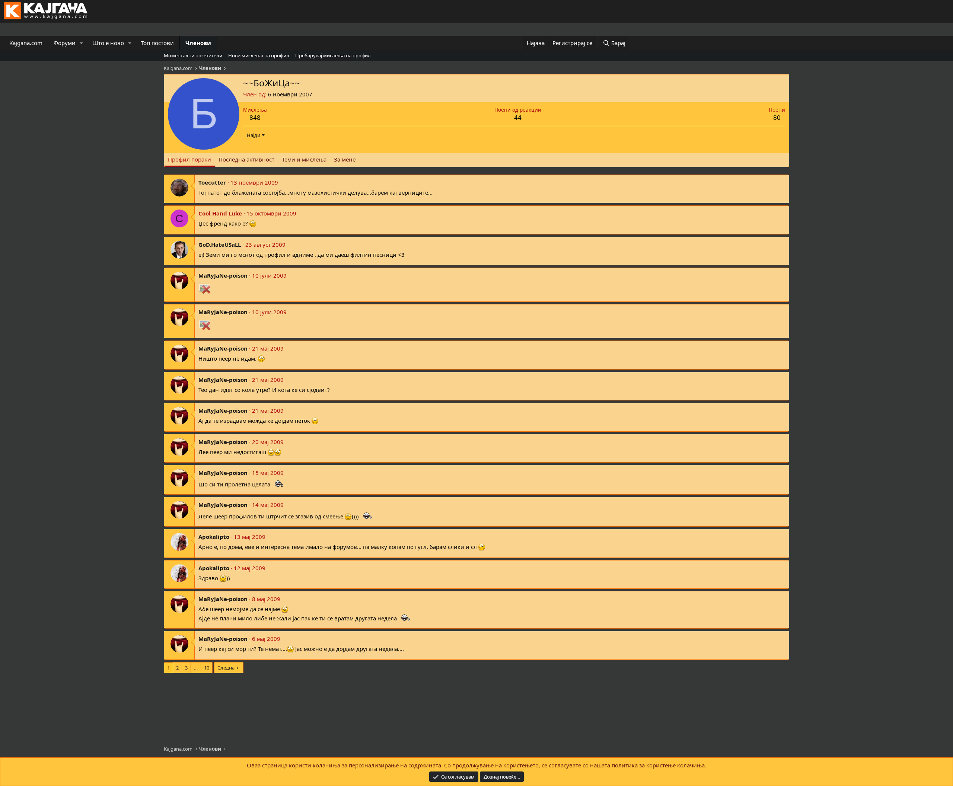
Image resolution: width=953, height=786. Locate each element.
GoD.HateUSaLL (219, 244)
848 (255, 117)
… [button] (196, 667)
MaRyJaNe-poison (223, 275)
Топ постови (157, 43)
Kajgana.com (25, 43)
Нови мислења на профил (258, 55)
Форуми (65, 43)
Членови (198, 43)
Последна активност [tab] (246, 159)
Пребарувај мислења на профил (333, 55)
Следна (226, 667)
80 (777, 117)
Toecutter (212, 182)
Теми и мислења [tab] (304, 159)
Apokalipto (213, 536)
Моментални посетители (193, 55)
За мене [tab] (345, 159)
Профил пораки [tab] (189, 159)
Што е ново (108, 43)
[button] (81, 43)
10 (206, 667)
